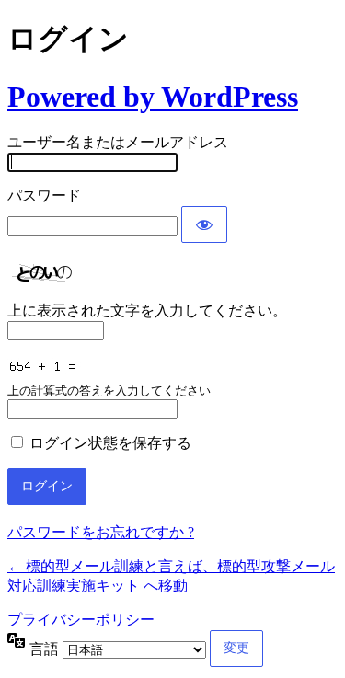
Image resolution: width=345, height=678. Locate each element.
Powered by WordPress (152, 96)
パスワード (44, 195)
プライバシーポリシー (81, 619)
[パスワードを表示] (204, 224)
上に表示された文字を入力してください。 (147, 310)
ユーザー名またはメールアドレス (117, 142)
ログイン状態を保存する (110, 443)
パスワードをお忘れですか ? (100, 532)
